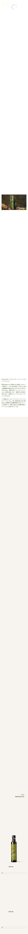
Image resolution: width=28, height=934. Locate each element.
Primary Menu (25, 4)
